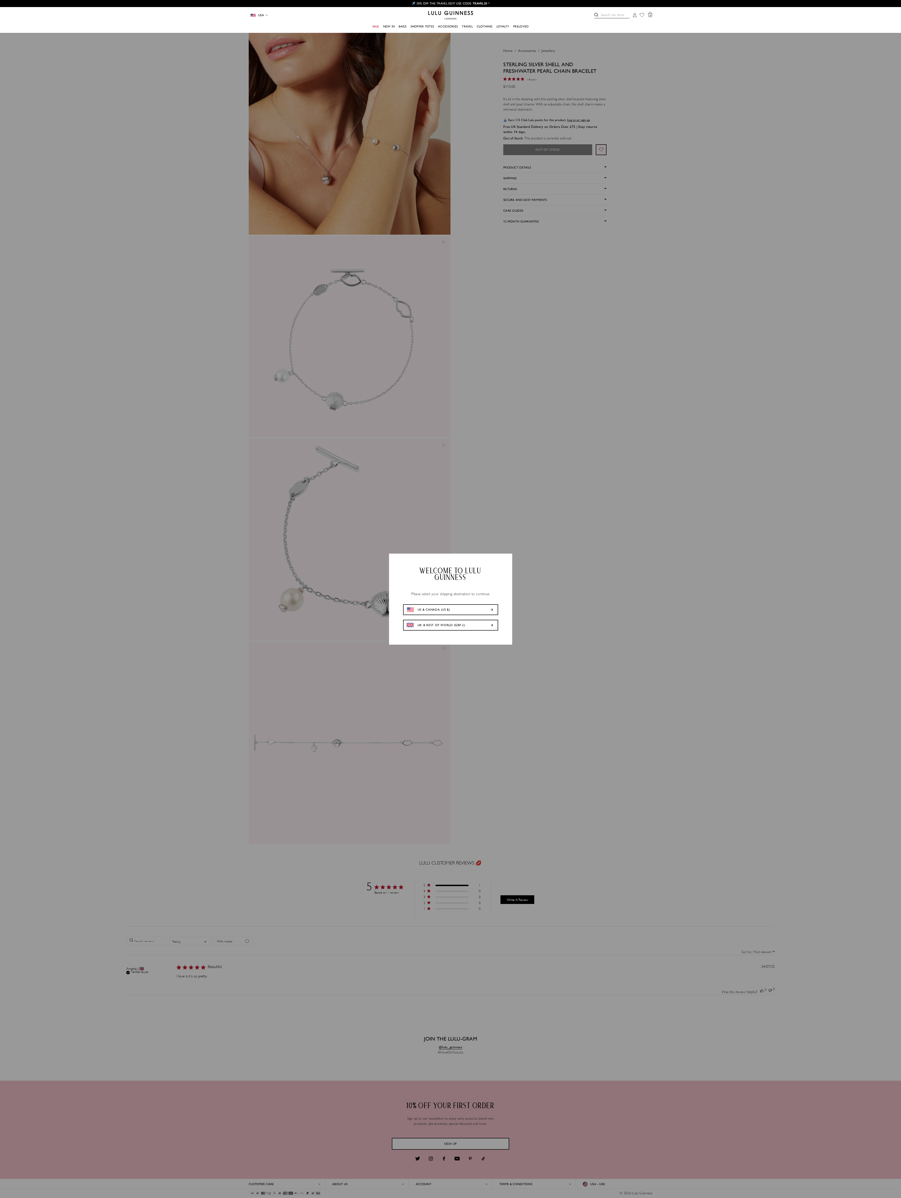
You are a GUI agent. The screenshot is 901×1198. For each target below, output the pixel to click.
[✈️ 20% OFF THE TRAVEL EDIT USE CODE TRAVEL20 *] (450, 3)
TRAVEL (467, 26)
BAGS (402, 26)
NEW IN (389, 26)
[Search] (596, 15)
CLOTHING (484, 26)
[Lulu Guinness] (450, 15)
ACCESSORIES (448, 26)
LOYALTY (502, 26)
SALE (375, 26)
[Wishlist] (642, 15)
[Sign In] (635, 15)
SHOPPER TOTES (422, 26)
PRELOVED (521, 26)
